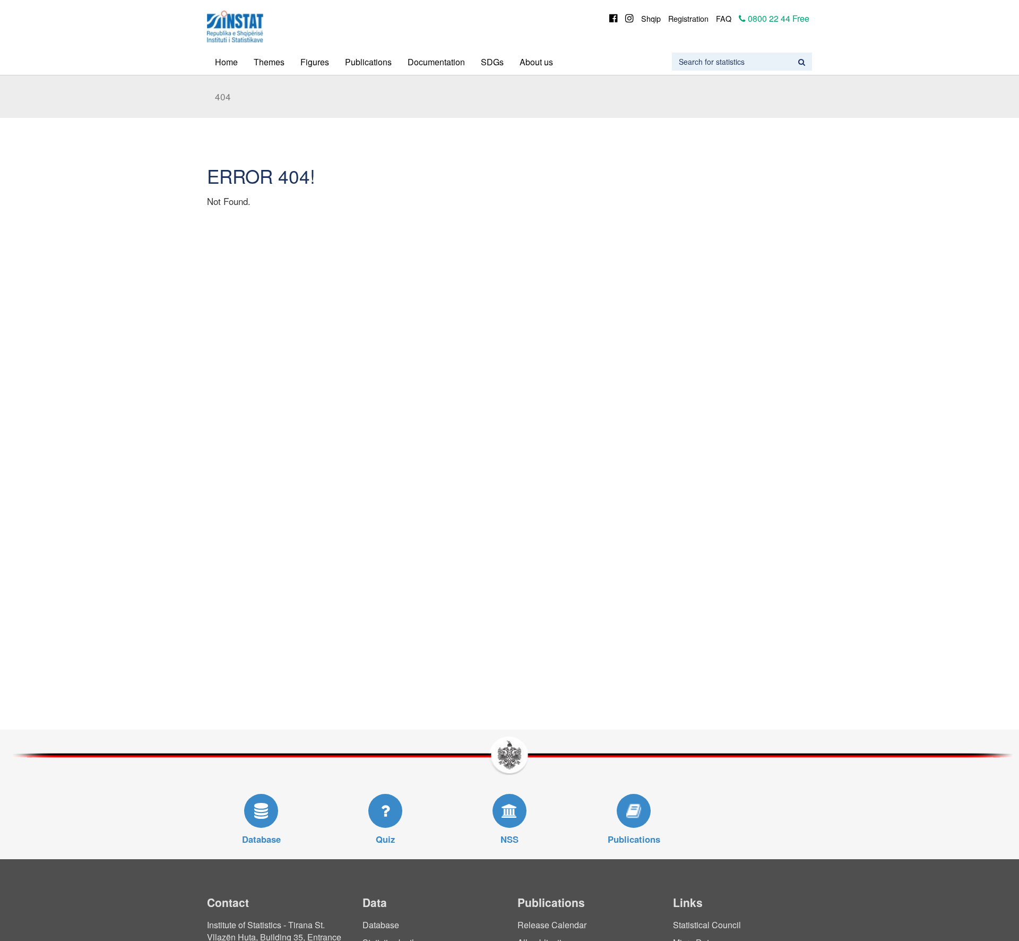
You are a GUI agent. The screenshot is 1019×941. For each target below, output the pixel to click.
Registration (688, 18)
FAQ (723, 18)
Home (226, 62)
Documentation (436, 62)
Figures (314, 62)
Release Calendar (551, 925)
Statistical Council (707, 925)
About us (536, 62)
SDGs (492, 62)
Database (380, 925)
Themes (269, 62)
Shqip (651, 18)
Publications (368, 62)
